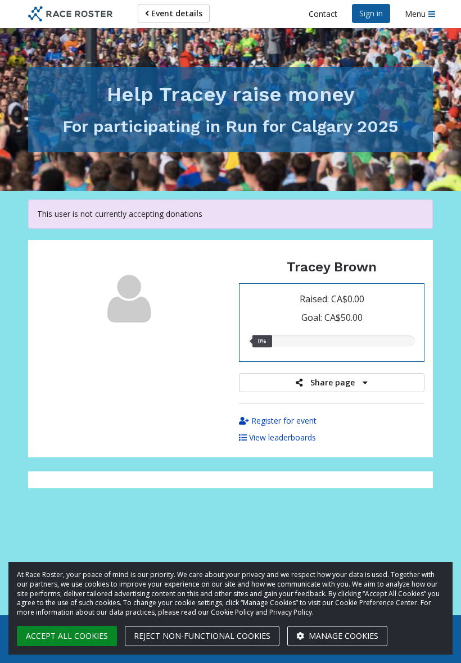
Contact (323, 13)
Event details (175, 13)
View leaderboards (281, 437)
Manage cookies (342, 635)
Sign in (371, 13)
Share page (332, 382)
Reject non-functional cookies (202, 635)
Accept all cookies (67, 635)
